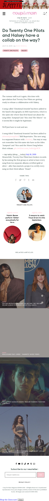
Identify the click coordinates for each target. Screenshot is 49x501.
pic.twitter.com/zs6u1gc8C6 (27, 148)
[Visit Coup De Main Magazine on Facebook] (16, 464)
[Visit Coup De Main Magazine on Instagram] (22, 464)
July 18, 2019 (31, 154)
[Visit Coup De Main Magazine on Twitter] (28, 464)
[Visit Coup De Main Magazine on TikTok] (25, 464)
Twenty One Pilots (10, 50)
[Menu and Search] (4, 13)
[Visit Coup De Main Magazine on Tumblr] (31, 464)
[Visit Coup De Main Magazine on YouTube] (19, 464)
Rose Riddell (21, 46)
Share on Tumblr (29, 180)
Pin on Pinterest (24, 180)
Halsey (24, 50)
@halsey (28, 139)
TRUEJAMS (45, 13)
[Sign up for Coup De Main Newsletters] (34, 464)
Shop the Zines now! (8, 499)
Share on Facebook (16, 180)
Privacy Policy (24, 482)
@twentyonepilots (10, 136)
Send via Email (33, 180)
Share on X (20, 180)
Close (20, 500)
